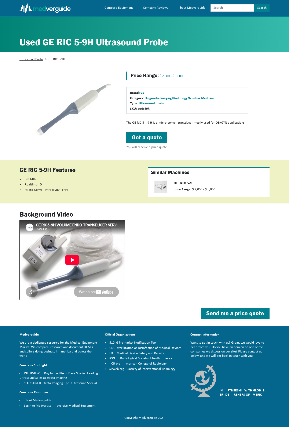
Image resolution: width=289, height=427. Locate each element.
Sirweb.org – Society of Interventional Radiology (142, 369)
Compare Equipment (119, 8)
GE (142, 93)
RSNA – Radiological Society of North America (140, 358)
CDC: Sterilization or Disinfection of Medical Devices (145, 348)
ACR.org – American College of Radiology (138, 363)
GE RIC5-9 (183, 183)
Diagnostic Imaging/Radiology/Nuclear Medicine (180, 98)
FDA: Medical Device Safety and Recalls (136, 353)
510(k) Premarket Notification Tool (133, 342)
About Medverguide (191, 8)
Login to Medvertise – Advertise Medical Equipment (59, 406)
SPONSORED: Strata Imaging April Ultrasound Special (60, 383)
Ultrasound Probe (31, 59)
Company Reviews (155, 8)
